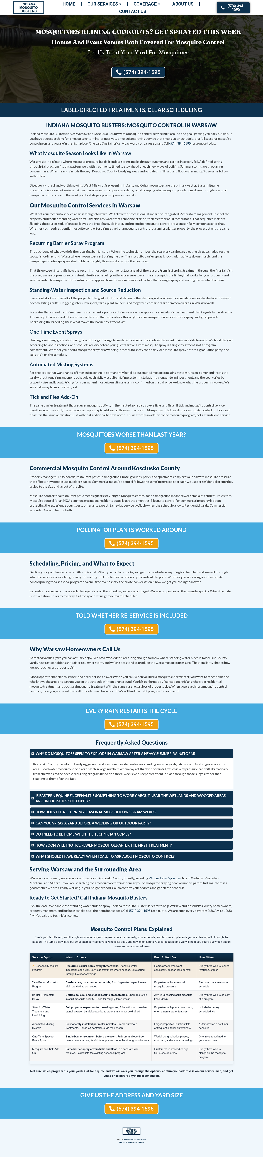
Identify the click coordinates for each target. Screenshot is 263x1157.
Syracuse (174, 878)
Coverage (145, 4)
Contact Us (132, 11)
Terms (122, 1142)
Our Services (102, 4)
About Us (182, 4)
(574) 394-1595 (180, 143)
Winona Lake (158, 878)
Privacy (129, 1142)
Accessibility (138, 1142)
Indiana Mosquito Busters (135, 1139)
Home (68, 4)
